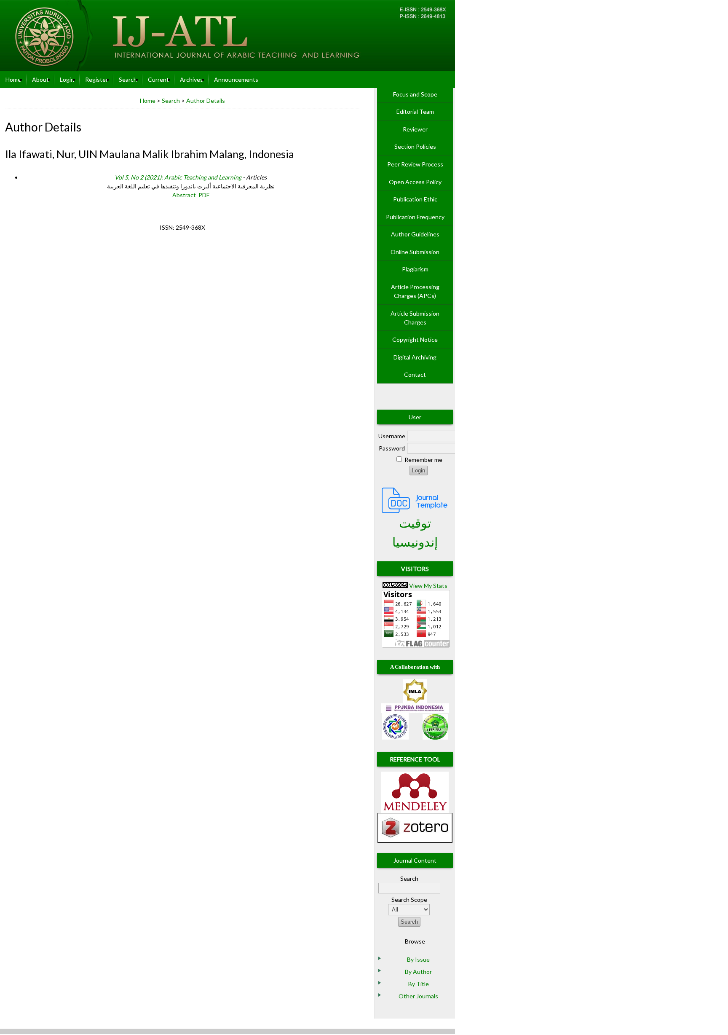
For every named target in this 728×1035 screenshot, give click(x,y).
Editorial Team (415, 111)
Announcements (236, 79)
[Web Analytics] (395, 585)
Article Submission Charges (415, 318)
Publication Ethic (415, 199)
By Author (418, 971)
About (40, 79)
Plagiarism (415, 269)
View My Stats (428, 585)
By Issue (418, 959)
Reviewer (415, 129)
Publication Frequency (415, 216)
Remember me (423, 459)
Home (13, 79)
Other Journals (418, 996)
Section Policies (415, 146)
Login (67, 79)
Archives (191, 79)
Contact (415, 374)
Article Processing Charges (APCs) (415, 291)
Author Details (205, 100)
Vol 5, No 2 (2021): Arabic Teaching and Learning (178, 177)
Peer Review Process (415, 164)
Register (96, 79)
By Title (418, 983)
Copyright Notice (415, 339)
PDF (203, 194)
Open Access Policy (415, 181)
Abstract (184, 194)
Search (128, 79)
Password (392, 448)
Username (391, 436)
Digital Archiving (414, 357)
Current (158, 79)
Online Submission (415, 251)
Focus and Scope (415, 94)
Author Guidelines (415, 234)
